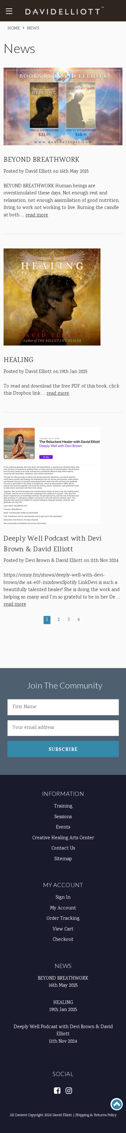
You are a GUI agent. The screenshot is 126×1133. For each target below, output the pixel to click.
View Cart (63, 929)
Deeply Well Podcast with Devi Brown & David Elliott (52, 544)
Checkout (63, 939)
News (33, 28)
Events (63, 827)
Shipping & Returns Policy (96, 1115)
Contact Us (63, 848)
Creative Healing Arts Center (63, 838)
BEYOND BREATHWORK (41, 160)
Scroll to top (116, 1104)
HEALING (18, 360)
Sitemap (63, 859)
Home (13, 28)
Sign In (63, 897)
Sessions (63, 817)
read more (37, 215)
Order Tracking (63, 918)
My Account (63, 884)
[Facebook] (57, 1090)
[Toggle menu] (9, 11)
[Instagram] (68, 1090)
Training (63, 806)
